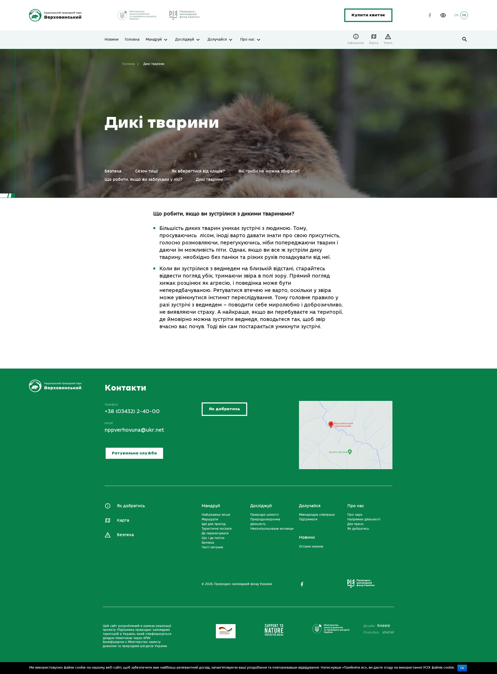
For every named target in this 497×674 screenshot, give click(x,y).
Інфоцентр (356, 43)
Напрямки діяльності (363, 519)
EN (456, 15)
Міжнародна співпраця (317, 514)
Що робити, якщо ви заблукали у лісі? (143, 179)
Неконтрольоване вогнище (272, 528)
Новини (112, 40)
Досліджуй (184, 40)
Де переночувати (215, 533)
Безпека (113, 171)
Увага (388, 43)
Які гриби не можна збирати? (268, 171)
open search (465, 39)
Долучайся (217, 40)
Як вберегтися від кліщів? (198, 171)
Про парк (354, 514)
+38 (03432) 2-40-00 (132, 411)
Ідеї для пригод (213, 524)
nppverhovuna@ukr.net (134, 430)
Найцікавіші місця (216, 514)
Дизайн (369, 626)
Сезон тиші (146, 171)
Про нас (247, 40)
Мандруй (154, 40)
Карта (373, 43)
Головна (132, 40)
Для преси (355, 524)
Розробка (378, 632)
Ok (462, 668)
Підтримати (308, 519)
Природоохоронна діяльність (265, 522)
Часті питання (212, 547)
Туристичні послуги (217, 528)
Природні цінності (264, 514)
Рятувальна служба (134, 453)
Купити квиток (368, 15)
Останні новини (311, 546)
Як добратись (224, 409)
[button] (443, 15)
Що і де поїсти (213, 538)
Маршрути (210, 519)
